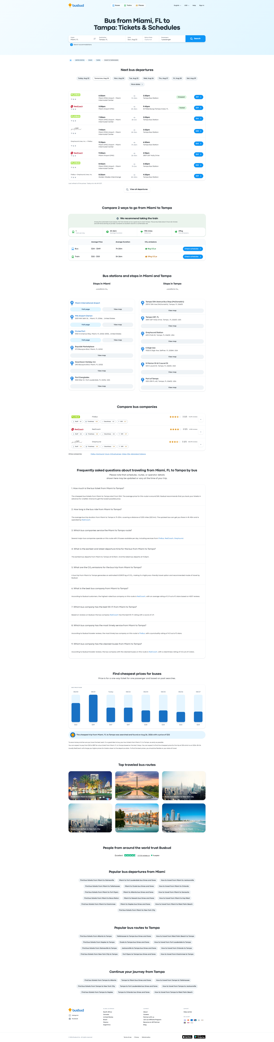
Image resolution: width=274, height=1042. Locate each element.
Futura (107, 454)
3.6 (81, 446)
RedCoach (96, 429)
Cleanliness (107, 421)
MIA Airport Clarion (83, 316)
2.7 (125, 421)
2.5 (126, 446)
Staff (76, 421)
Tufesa (124, 454)
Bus (76, 249)
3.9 (126, 434)
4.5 (81, 434)
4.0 (97, 421)
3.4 (114, 446)
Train (77, 256)
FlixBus (95, 417)
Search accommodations (83, 44)
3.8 (97, 434)
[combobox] (80, 39)
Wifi (121, 421)
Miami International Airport (87, 303)
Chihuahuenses (115, 454)
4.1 (80, 421)
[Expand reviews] (200, 419)
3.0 (97, 446)
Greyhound (96, 442)
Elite (128, 454)
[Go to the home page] (76, 5)
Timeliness (91, 421)
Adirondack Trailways (138, 454)
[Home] (70, 60)
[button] (95, 39)
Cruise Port (80, 331)
